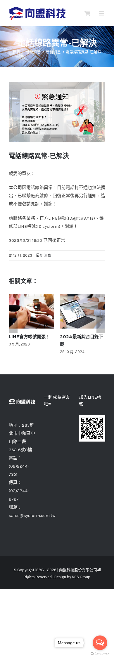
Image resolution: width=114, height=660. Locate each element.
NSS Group (81, 577)
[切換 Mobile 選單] (102, 13)
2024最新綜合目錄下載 (82, 311)
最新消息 (43, 255)
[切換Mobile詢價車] (87, 13)
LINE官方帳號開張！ (31, 311)
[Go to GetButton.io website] (100, 654)
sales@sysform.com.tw (32, 515)
